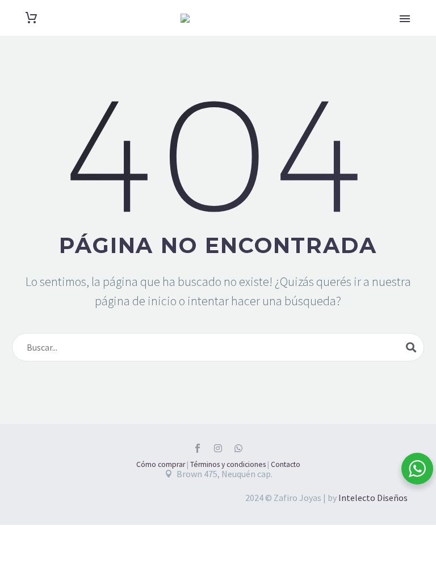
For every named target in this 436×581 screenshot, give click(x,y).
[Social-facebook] (197, 448)
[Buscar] (411, 347)
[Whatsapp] (238, 448)
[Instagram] (218, 448)
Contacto (285, 464)
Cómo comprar (160, 464)
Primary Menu (405, 18)
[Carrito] (31, 18)
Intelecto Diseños (373, 497)
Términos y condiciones (228, 464)
